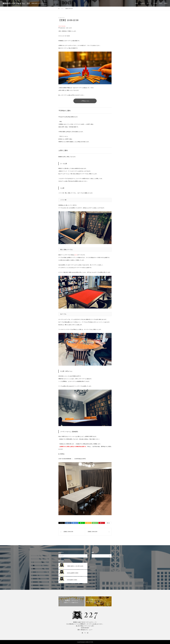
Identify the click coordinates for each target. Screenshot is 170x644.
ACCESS (149, 3)
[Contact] (87, 632)
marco (75, 254)
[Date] (59, 27)
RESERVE (142, 3)
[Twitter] (85, 632)
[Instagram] (82, 632)
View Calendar (61, 26)
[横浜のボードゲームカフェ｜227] (85, 615)
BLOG (160, 3)
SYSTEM (155, 3)
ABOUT (165, 3)
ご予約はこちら (85, 101)
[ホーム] (58, 8)
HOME (136, 3)
